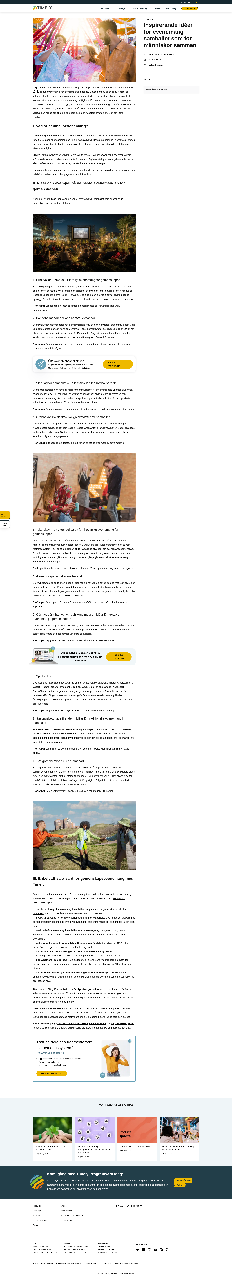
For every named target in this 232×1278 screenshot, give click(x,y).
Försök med (183, 1182)
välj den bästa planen (122, 1023)
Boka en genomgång (114, 364)
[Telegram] (170, 79)
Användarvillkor (47, 1263)
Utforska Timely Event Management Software (81, 1023)
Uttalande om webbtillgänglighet (126, 1263)
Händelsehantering (155, 65)
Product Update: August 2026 (135, 1146)
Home (146, 19)
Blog (153, 19)
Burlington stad (119, 993)
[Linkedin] (166, 79)
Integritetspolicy (92, 1263)
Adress (35, 1263)
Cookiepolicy (106, 1263)
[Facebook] (158, 79)
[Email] (162, 79)
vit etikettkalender (45, 922)
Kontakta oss (184, 2)
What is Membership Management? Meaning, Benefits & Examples (94, 1149)
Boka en (189, 8)
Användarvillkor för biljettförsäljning (69, 1263)
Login (195, 2)
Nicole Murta (168, 54)
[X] (153, 79)
